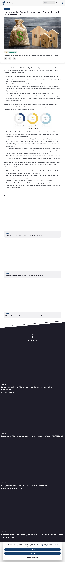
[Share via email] (14, 58)
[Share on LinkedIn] (9, 58)
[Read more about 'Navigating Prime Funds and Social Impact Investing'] (32, 462)
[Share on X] (5, 58)
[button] (45, 3)
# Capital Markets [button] (12, 52)
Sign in (58, 3)
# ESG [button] (6, 52)
